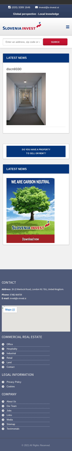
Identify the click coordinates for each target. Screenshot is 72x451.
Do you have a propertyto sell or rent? (36, 151)
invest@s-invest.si (49, 7)
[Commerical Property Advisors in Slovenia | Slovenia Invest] (22, 26)
